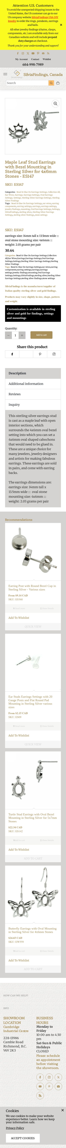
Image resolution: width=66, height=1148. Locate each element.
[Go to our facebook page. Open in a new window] (40, 1077)
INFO (6, 1008)
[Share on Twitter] (26, 354)
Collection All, (54, 192)
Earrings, (19, 195)
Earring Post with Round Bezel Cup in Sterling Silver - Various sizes (32, 587)
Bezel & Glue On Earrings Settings (26, 203)
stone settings (41, 215)
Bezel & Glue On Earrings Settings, (32, 192)
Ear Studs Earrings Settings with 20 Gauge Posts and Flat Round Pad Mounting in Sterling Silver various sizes (30, 702)
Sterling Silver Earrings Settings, (37, 198)
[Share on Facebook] (12, 354)
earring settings (24, 206)
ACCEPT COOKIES (23, 1138)
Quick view (33, 626)
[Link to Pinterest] (38, 53)
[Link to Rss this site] (48, 53)
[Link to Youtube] (33, 53)
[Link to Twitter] (27, 53)
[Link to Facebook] (17, 53)
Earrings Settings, (32, 195)
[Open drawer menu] (5, 74)
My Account (21, 59)
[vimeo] (40, 354)
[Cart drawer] (58, 83)
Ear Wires (12, 258)
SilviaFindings (11, 212)
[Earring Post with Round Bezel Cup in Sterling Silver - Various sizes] (33, 551)
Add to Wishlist (18, 617)
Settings (55, 209)
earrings (36, 206)
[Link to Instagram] (22, 53)
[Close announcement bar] (61, 25)
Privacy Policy (15, 1128)
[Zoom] (55, 103)
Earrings (21, 258)
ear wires (47, 203)
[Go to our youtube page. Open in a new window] (40, 1086)
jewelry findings (12, 209)
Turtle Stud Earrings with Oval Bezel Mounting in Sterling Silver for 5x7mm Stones (32, 818)
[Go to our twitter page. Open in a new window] (58, 1077)
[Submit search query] (51, 83)
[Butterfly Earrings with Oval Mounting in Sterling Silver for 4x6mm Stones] (33, 894)
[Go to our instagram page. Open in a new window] (49, 1077)
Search (11, 82)
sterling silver (25, 212)
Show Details (48, 608)
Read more (20, 608)
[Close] (62, 1110)
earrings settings (48, 206)
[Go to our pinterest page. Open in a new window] (49, 1086)
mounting (25, 209)
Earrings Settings (33, 258)
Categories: (10, 192)
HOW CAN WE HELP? (15, 995)
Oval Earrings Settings (41, 209)
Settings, (18, 198)
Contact (35, 59)
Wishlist (47, 59)
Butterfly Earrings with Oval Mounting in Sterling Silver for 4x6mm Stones (32, 930)
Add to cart (41, 335)
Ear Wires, (10, 195)
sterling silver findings (24, 215)
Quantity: (11, 328)
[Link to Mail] (43, 53)
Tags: (7, 203)
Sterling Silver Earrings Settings (35, 261)
